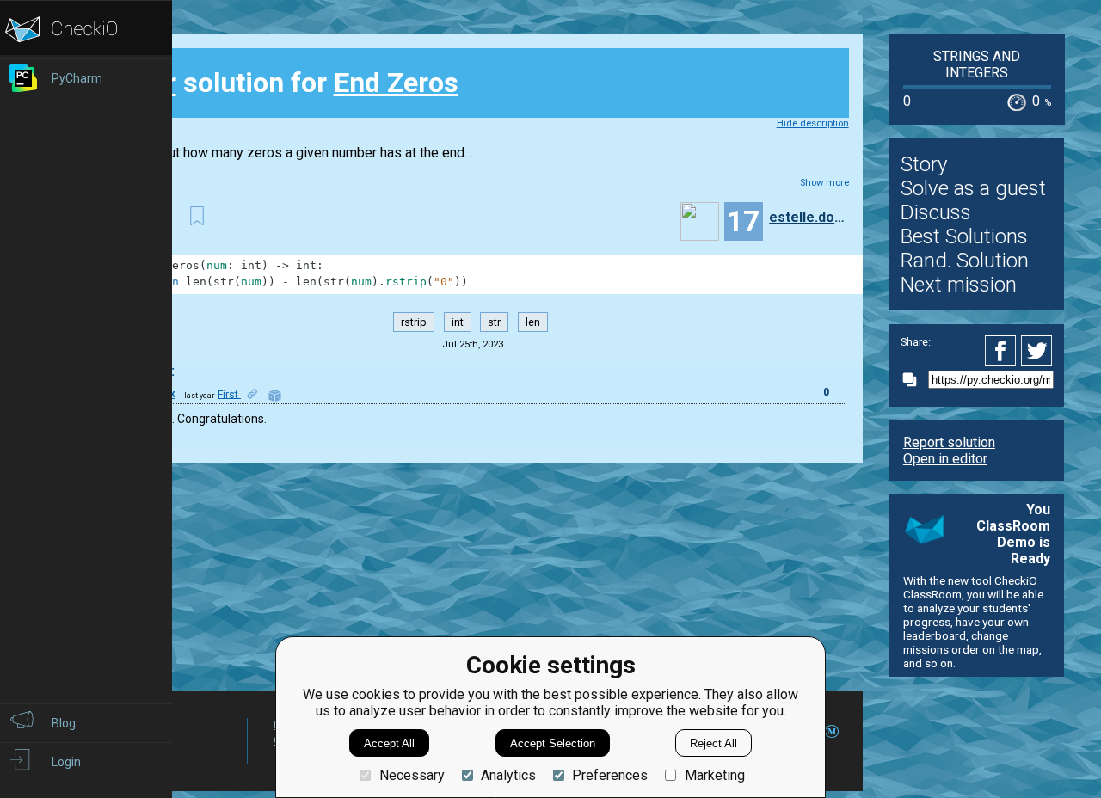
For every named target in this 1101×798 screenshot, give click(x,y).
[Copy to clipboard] (914, 380)
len (533, 322)
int (458, 322)
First (229, 394)
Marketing (714, 775)
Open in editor (945, 459)
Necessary (411, 775)
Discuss (936, 212)
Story (924, 164)
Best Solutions (964, 236)
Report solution (949, 442)
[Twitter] (1037, 350)
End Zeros (396, 82)
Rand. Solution (965, 261)
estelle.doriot (807, 217)
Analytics (508, 775)
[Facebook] (1003, 350)
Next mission (959, 285)
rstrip (414, 322)
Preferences (610, 775)
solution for (285, 82)
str (494, 322)
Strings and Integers (976, 64)
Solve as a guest (973, 188)
